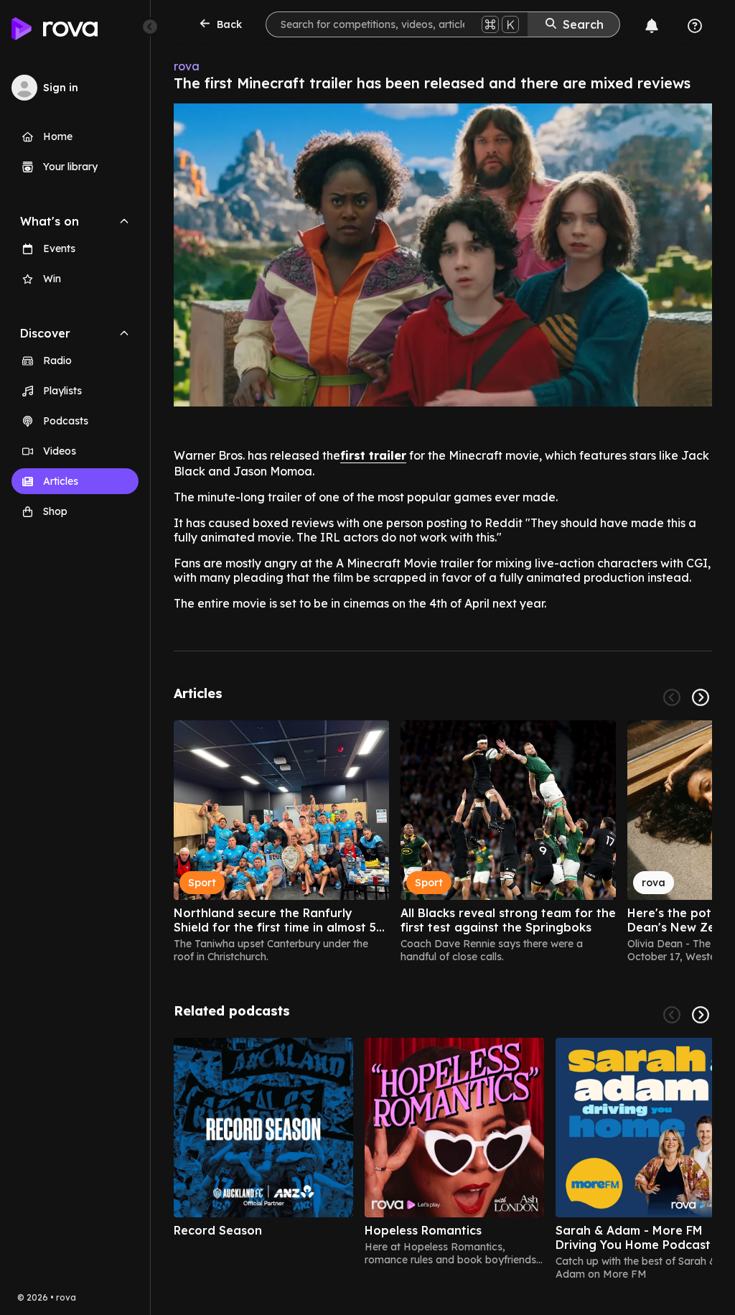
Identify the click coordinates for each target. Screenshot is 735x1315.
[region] (443, 842)
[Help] (695, 26)
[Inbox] (652, 26)
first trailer (373, 455)
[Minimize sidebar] (150, 26)
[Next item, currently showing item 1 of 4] (700, 1014)
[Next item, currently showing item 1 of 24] (700, 697)
